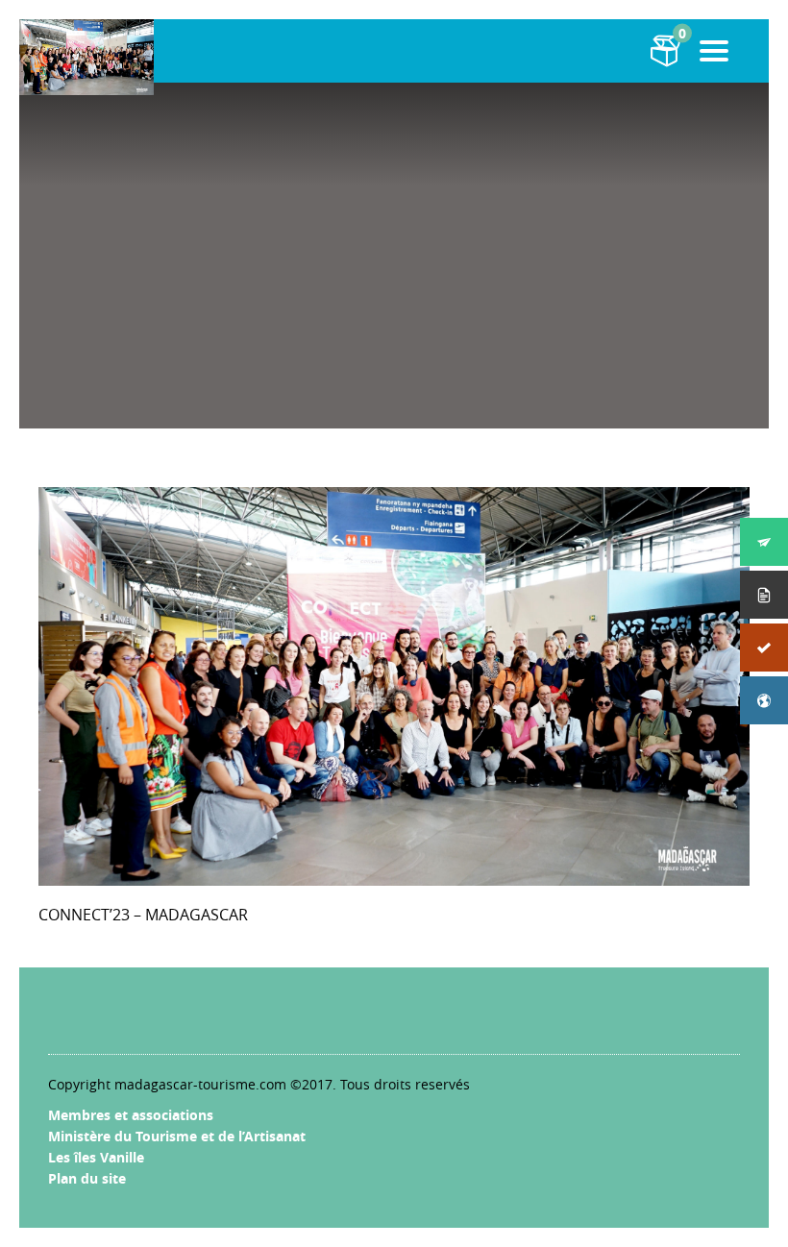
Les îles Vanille (96, 1157)
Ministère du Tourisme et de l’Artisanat (177, 1136)
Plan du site (87, 1178)
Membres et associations (130, 1115)
